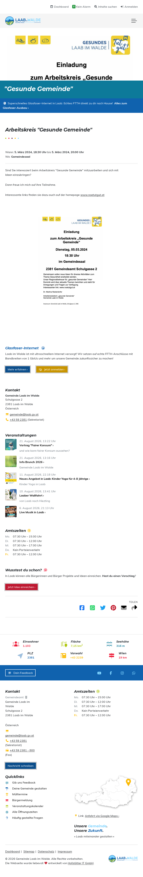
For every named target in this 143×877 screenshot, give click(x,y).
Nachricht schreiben (20, 765)
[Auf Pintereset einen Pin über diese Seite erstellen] (113, 609)
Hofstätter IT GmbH (80, 863)
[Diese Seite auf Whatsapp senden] (92, 609)
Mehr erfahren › (18, 369)
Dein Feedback (23, 673)
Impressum (65, 851)
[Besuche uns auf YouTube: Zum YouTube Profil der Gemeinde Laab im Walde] (100, 673)
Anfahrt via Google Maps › (102, 816)
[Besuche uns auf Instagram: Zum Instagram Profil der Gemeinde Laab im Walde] (123, 673)
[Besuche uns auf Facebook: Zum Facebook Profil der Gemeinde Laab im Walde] (112, 673)
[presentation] (23, 21)
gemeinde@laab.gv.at (24, 414)
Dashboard (61, 6)
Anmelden (131, 6)
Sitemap (28, 851)
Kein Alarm (82, 6)
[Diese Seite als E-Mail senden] (123, 609)
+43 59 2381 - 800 (22, 750)
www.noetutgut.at (92, 195)
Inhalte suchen (107, 6)
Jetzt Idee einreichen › (21, 587)
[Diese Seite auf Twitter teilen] (102, 609)
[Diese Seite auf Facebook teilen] (81, 609)
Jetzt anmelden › (54, 369)
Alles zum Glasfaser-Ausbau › (65, 105)
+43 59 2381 (18, 419)
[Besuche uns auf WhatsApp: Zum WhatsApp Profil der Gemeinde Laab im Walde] (134, 673)
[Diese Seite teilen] (134, 609)
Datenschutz (46, 851)
